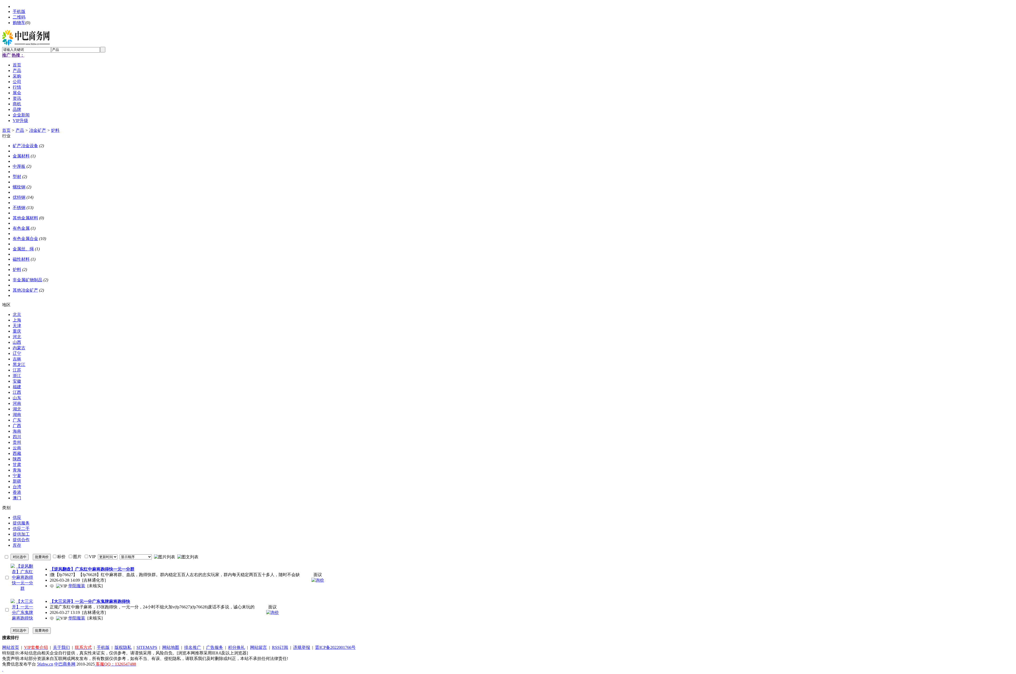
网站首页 (10, 647)
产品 (20, 130)
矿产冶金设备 (25, 145)
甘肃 (17, 464)
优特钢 (19, 197)
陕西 (17, 459)
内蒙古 (19, 348)
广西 (17, 425)
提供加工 (21, 534)
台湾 (17, 487)
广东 (17, 420)
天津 (17, 325)
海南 (17, 431)
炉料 (55, 130)
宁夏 (17, 475)
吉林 (17, 359)
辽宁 (17, 353)
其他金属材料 (25, 218)
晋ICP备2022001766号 (335, 647)
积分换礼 (236, 647)
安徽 (17, 381)
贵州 (17, 442)
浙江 (17, 375)
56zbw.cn (45, 664)
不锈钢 (19, 207)
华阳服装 (76, 585)
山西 (17, 342)
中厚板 (19, 166)
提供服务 (21, 523)
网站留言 (258, 647)
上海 (17, 320)
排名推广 (192, 647)
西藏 (17, 453)
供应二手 (21, 528)
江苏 (17, 370)
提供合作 (21, 539)
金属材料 (21, 156)
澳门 (17, 498)
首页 (6, 130)
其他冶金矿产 (25, 290)
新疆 (17, 481)
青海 (17, 470)
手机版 (19, 11)
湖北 (17, 409)
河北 (17, 336)
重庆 (17, 331)
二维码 (19, 17)
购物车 (19, 22)
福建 (17, 387)
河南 (17, 403)
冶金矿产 (37, 130)
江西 (17, 392)
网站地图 (170, 647)
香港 (17, 492)
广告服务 (214, 647)
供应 (17, 517)
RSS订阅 (280, 647)
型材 (17, 176)
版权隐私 (123, 647)
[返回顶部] (2, 669)
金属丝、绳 (23, 249)
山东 (17, 398)
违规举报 (301, 647)
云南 (17, 448)
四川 (17, 437)
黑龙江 (19, 364)
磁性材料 (21, 259)
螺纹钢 (19, 187)
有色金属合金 (25, 238)
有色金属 (21, 228)
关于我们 (61, 647)
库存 (17, 545)
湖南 (17, 414)
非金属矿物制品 (27, 280)
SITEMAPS (147, 647)
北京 (17, 314)
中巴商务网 (64, 664)
